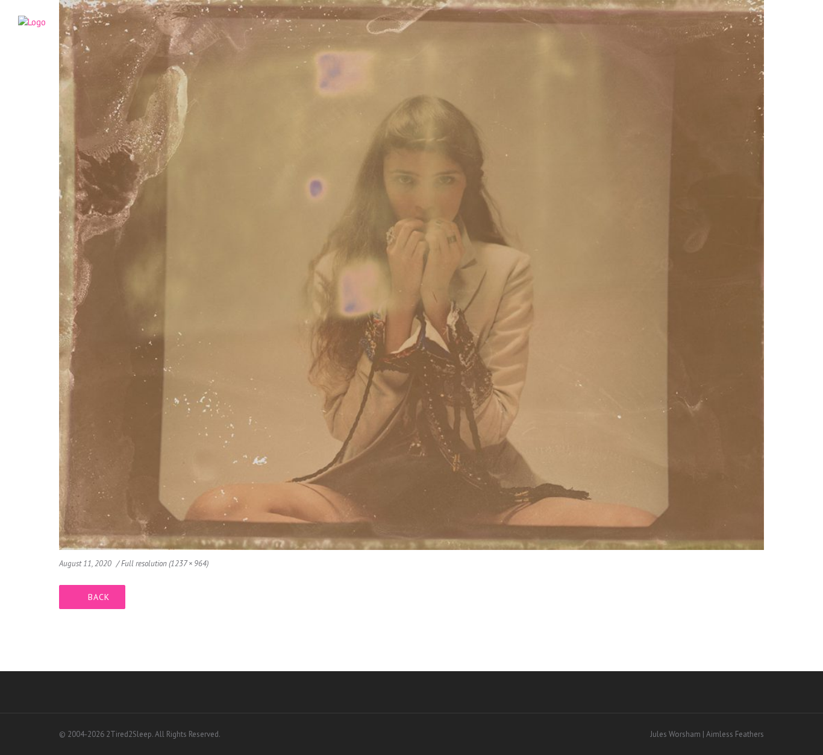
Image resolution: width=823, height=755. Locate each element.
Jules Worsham (675, 734)
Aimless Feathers (735, 734)
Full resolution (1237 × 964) (164, 563)
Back (99, 597)
